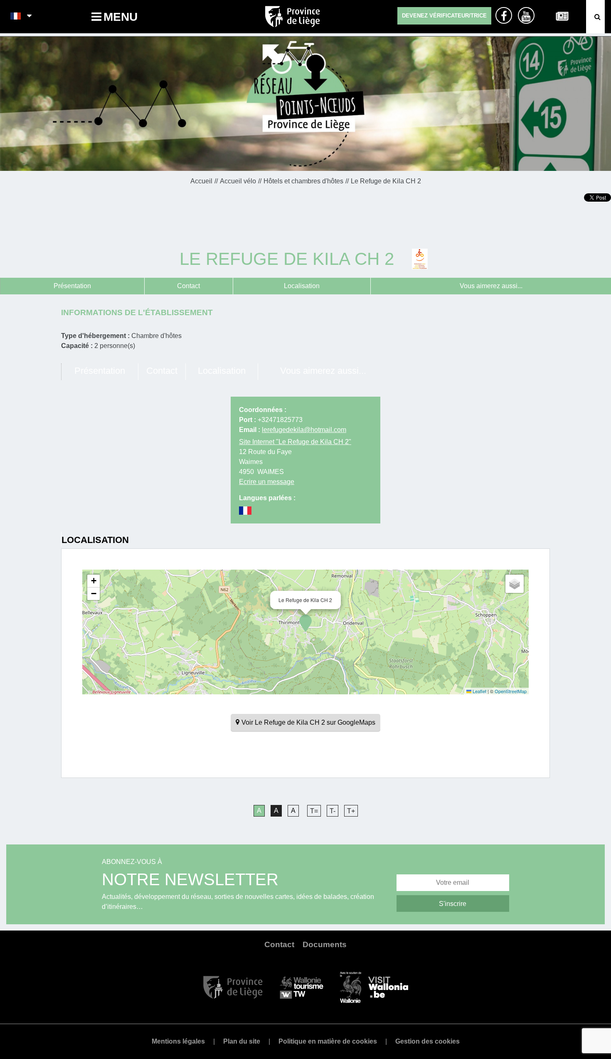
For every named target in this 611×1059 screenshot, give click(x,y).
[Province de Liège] (233, 986)
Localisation (302, 285)
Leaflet (478, 691)
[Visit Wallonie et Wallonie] (374, 986)
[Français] (16, 16)
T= (314, 811)
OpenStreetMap (511, 691)
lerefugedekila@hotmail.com (304, 429)
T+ (351, 811)
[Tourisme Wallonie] (301, 986)
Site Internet (295, 441)
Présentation (72, 285)
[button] (305, 623)
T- (332, 811)
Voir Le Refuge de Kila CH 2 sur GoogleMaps (308, 722)
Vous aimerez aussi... (491, 285)
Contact (188, 285)
